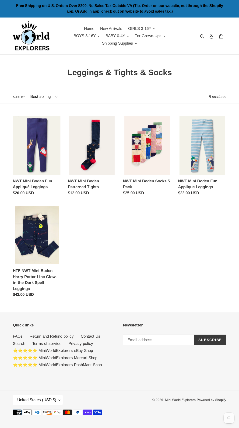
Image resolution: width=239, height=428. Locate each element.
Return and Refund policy (52, 336)
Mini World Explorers (180, 400)
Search (19, 343)
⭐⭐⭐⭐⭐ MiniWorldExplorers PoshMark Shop (57, 365)
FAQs (18, 336)
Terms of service (46, 343)
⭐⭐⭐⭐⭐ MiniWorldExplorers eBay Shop (53, 350)
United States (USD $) (36, 400)
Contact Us (90, 336)
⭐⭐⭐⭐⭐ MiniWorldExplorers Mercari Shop (55, 358)
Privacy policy (80, 343)
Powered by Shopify (211, 400)
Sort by (19, 97)
